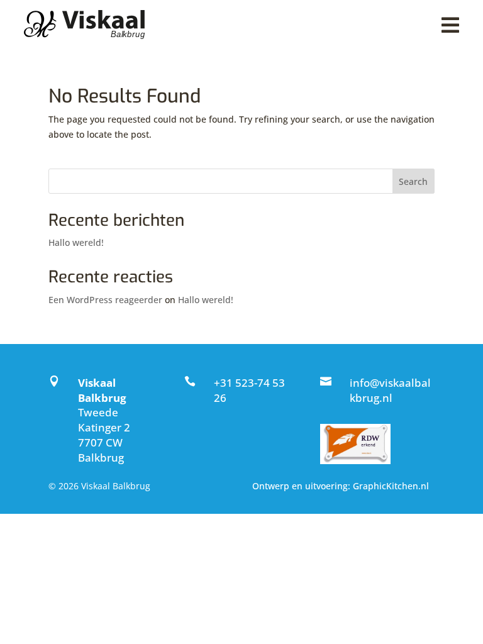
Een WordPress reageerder (105, 300)
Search (413, 181)
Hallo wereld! (76, 242)
